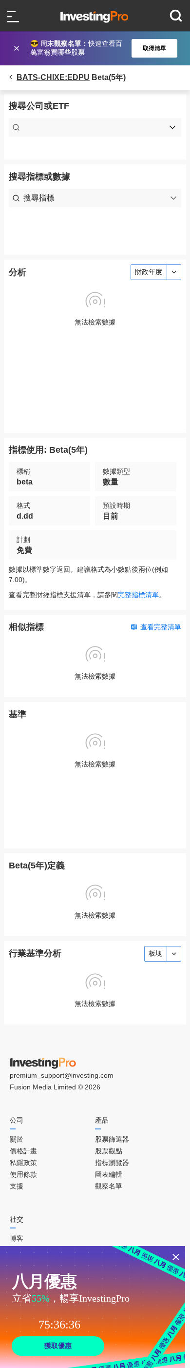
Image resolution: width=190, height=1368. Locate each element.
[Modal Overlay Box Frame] (92, 1307)
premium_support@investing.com (62, 1075)
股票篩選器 (112, 1139)
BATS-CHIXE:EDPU (53, 77)
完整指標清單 (138, 595)
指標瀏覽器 (112, 1163)
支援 (16, 1186)
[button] (99, 48)
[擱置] (17, 48)
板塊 (155, 953)
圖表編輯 (108, 1174)
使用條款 (23, 1174)
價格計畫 (23, 1151)
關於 (16, 1139)
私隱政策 (23, 1163)
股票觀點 (108, 1151)
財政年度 (148, 272)
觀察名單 (108, 1186)
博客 (16, 1238)
